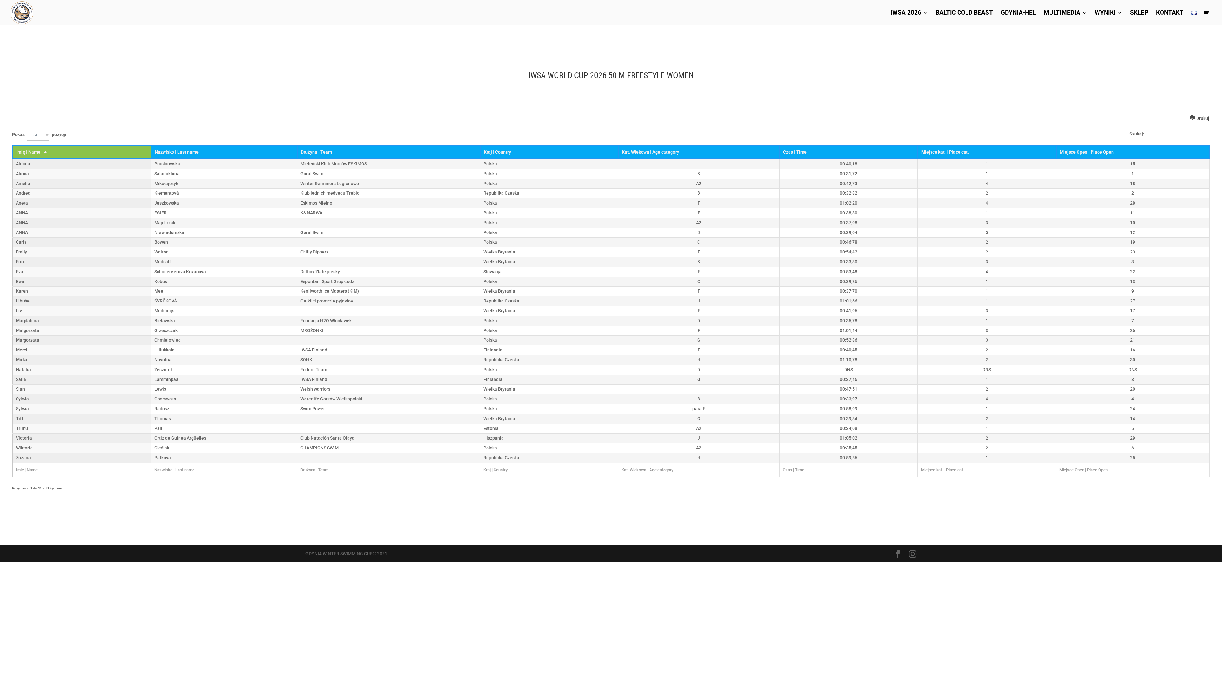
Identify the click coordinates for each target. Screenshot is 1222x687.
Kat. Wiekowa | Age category (650, 152)
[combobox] (38, 135)
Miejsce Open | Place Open (1087, 152)
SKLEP (1139, 13)
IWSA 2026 (905, 13)
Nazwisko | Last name (177, 152)
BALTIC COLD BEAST (964, 13)
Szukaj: (1136, 133)
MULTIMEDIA (1062, 13)
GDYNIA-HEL (1018, 13)
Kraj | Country (497, 152)
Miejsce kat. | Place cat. (945, 152)
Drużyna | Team (316, 152)
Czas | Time (795, 152)
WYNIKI (1105, 13)
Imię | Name (28, 152)
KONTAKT (1169, 13)
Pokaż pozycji (39, 135)
